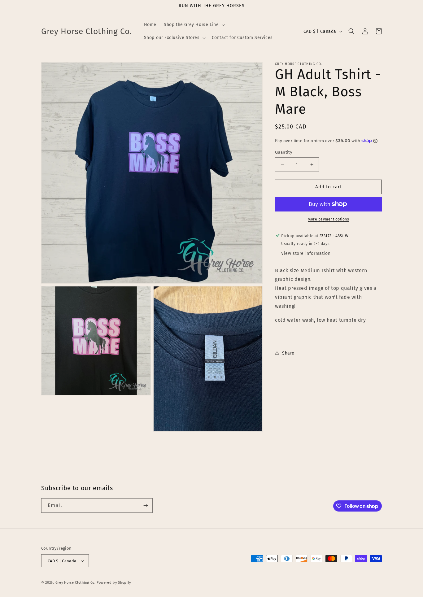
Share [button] (288, 352)
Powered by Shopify (114, 583)
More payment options (328, 219)
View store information (305, 253)
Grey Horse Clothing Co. (75, 583)
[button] (193, 24)
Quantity (283, 152)
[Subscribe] (145, 505)
